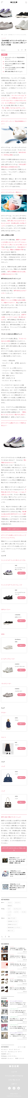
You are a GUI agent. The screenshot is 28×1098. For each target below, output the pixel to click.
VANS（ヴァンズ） (20, 1058)
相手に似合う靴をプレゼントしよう (13, 71)
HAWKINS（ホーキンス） (12, 924)
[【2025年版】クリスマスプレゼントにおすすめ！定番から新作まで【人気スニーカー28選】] (4, 973)
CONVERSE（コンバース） (13, 921)
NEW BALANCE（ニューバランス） (14, 927)
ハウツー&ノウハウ (14, 1080)
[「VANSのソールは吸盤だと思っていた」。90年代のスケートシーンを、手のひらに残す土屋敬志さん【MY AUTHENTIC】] (4, 1035)
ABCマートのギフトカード (14, 529)
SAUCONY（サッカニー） (8, 1058)
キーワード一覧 (21, 1047)
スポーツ (14, 1084)
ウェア (9, 908)
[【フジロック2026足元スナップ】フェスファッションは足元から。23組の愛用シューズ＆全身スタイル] (4, 1003)
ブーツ (20, 1051)
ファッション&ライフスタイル (14, 1076)
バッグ (9, 915)
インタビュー (5, 1049)
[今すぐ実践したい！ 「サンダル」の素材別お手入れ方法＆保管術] (4, 1019)
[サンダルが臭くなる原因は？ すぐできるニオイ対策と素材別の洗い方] (4, 1027)
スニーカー (4, 1051)
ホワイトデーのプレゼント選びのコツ (14, 61)
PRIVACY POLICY (14, 1093)
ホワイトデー (17, 902)
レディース (17, 1049)
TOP (2, 34)
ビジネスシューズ (13, 1051)
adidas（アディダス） (12, 918)
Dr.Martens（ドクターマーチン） (9, 1056)
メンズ (11, 1049)
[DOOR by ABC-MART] (14, 3)
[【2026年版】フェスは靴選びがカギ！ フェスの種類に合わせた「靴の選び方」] (4, 949)
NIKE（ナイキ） (11, 930)
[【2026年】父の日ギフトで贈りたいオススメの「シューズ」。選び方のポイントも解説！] (4, 957)
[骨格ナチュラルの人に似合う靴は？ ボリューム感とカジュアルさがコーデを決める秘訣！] (4, 989)
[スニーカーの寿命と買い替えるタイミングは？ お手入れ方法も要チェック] (4, 1011)
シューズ (5, 34)
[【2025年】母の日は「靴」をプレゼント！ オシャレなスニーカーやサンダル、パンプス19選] (4, 965)
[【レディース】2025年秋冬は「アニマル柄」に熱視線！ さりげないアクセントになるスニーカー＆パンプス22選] (4, 981)
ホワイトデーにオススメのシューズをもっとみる (14, 849)
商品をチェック (22, 597)
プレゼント (10, 902)
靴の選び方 (10, 905)
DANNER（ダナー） (6, 1054)
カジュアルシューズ (17, 908)
